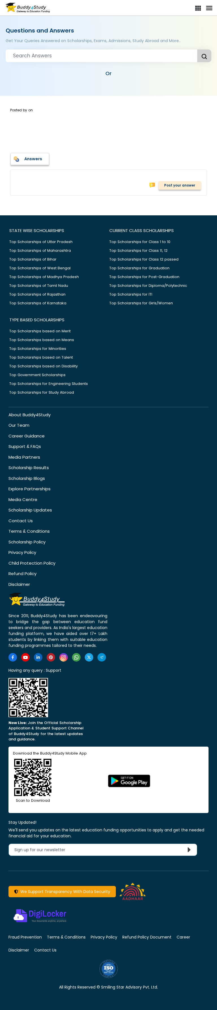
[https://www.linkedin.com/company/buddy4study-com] (38, 657)
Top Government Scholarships (37, 375)
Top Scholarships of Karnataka (37, 303)
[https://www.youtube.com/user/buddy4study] (25, 657)
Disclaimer (19, 584)
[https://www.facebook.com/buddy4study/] (13, 657)
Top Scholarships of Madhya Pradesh (44, 276)
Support (53, 670)
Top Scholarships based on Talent (41, 357)
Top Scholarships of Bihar (33, 259)
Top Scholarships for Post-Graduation (144, 276)
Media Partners (24, 457)
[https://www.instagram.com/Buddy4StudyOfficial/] (63, 657)
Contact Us (20, 521)
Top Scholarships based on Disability (43, 366)
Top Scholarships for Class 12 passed (144, 259)
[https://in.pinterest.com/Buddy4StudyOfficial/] (51, 657)
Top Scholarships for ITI (130, 294)
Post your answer (179, 185)
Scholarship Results (28, 468)
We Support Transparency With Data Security (64, 891)
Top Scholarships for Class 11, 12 (138, 250)
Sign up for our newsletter (43, 850)
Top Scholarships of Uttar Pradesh (41, 241)
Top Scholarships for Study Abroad (41, 392)
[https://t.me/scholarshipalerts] (102, 657)
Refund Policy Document (147, 937)
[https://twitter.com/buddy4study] (89, 657)
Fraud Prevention (25, 937)
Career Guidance (26, 436)
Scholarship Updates (30, 510)
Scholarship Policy (26, 542)
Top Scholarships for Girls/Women (141, 303)
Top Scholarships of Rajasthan (37, 294)
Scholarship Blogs (26, 478)
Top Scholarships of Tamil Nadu (38, 285)
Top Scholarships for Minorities (37, 348)
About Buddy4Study (29, 415)
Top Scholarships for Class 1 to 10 (139, 241)
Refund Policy (22, 573)
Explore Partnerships (29, 489)
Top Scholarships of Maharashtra (40, 250)
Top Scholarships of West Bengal (40, 268)
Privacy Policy (22, 552)
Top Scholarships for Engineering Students (48, 383)
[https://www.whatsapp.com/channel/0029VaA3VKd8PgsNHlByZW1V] (76, 657)
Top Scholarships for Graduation (139, 268)
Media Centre (22, 499)
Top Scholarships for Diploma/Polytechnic (148, 285)
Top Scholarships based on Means (41, 340)
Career (183, 937)
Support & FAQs (24, 446)
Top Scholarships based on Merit (40, 331)
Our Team (18, 425)
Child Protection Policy (31, 563)
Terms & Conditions (29, 531)
